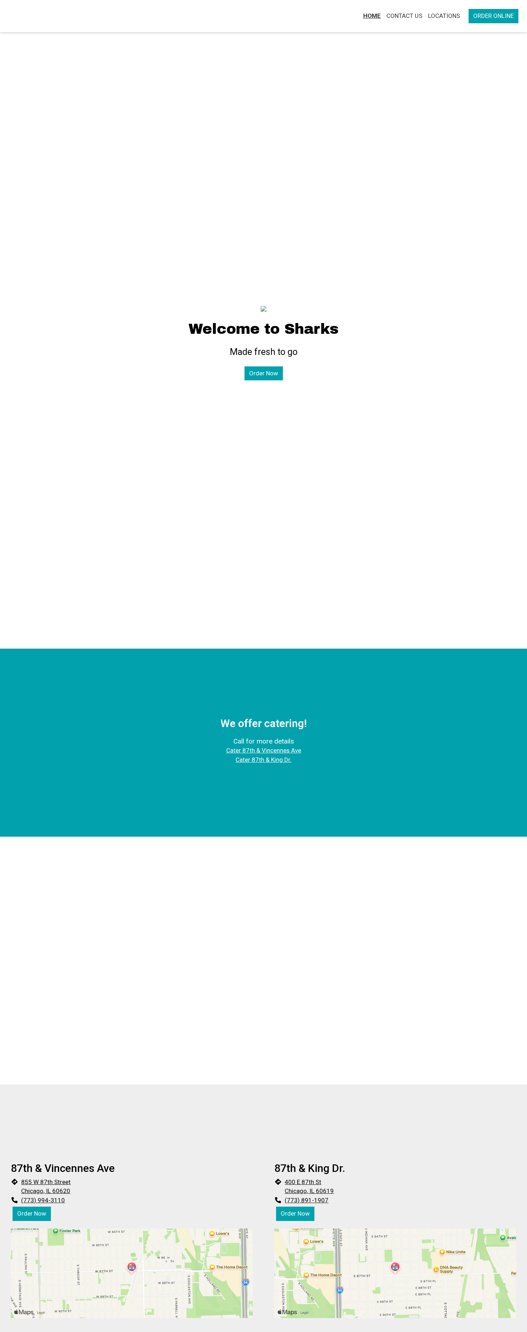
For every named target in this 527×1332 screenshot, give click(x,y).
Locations (444, 15)
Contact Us (404, 15)
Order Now (263, 373)
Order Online (493, 15)
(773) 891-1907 (306, 1200)
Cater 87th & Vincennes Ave (263, 750)
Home (372, 15)
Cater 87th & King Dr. (263, 759)
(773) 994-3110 (43, 1200)
